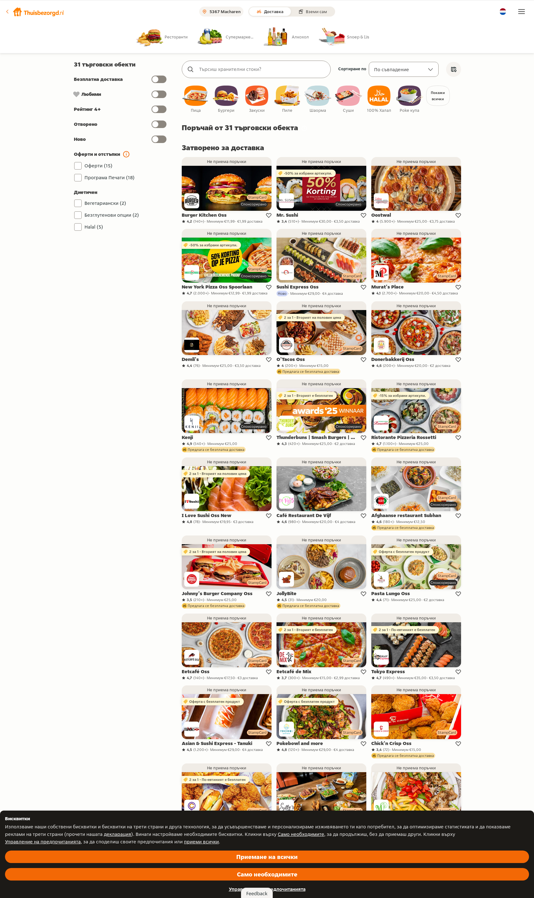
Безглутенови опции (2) (111, 215)
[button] (34, 12)
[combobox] (262, 69)
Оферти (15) (98, 165)
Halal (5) (93, 227)
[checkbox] (196, 99)
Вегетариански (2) (105, 203)
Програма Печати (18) (109, 177)
